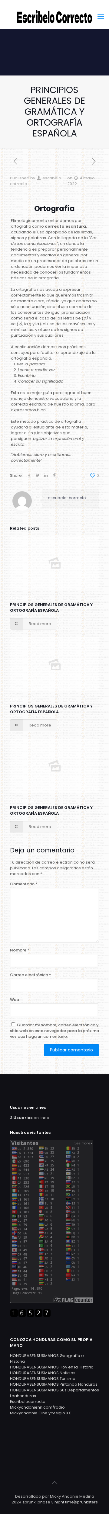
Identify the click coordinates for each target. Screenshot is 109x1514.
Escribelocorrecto (27, 1401)
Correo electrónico (30, 975)
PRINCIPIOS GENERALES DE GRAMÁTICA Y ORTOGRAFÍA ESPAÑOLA (51, 607)
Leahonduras (23, 1396)
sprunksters (86, 1502)
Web (14, 999)
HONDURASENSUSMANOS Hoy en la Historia (52, 1367)
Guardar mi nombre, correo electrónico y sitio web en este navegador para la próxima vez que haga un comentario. (54, 1030)
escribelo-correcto (67, 498)
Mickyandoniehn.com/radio (37, 1407)
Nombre (19, 950)
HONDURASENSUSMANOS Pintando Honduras (53, 1384)
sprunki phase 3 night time (48, 1502)
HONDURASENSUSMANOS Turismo (42, 1378)
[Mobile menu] (101, 16)
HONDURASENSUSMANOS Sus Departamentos (54, 1390)
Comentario (24, 884)
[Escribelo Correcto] (54, 17)
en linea (29, 1118)
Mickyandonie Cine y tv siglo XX (40, 1413)
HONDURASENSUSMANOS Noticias (42, 1373)
